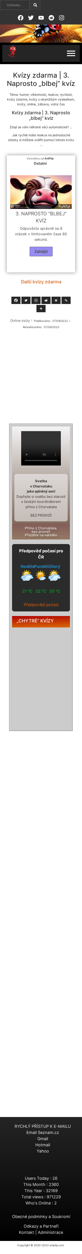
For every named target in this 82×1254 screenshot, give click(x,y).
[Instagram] (36, 300)
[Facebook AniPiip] (20, 17)
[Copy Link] (66, 300)
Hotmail (42, 1144)
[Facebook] (15, 300)
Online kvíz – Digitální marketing (40, 666)
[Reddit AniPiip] (51, 17)
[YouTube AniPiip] (41, 17)
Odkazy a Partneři (41, 1226)
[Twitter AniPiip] (30, 17)
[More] (41, 308)
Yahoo (43, 1151)
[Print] (56, 300)
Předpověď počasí (41, 604)
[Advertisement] (41, 375)
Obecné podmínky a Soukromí (41, 1216)
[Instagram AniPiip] (61, 17)
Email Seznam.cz (42, 1132)
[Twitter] (26, 300)
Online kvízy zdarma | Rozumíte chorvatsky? (40, 718)
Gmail (42, 1138)
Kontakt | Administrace (41, 1232)
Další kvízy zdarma (41, 282)
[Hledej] (35, 5)
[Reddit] (46, 300)
